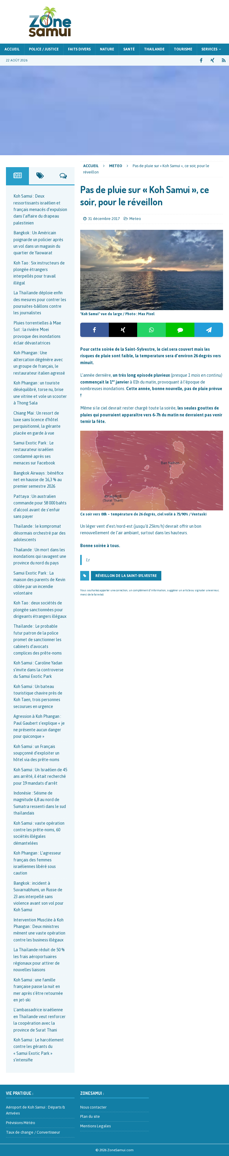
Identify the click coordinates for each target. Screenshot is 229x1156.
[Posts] (17, 175)
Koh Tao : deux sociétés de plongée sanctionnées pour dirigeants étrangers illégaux (39, 610)
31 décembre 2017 (104, 218)
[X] (123, 330)
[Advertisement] (114, 110)
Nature (107, 49)
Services (209, 49)
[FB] (201, 60)
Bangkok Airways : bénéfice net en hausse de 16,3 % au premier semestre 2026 (38, 480)
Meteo (135, 218)
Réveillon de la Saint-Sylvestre (126, 576)
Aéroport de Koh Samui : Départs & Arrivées (35, 1110)
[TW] (212, 60)
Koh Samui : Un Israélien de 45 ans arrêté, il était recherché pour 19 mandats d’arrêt (40, 776)
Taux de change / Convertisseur (33, 1132)
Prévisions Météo (20, 1122)
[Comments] (63, 175)
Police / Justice (44, 49)
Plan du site (90, 1116)
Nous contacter (93, 1107)
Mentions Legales (95, 1126)
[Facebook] (94, 330)
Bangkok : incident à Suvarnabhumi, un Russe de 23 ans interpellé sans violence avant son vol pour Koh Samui (38, 896)
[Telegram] (208, 330)
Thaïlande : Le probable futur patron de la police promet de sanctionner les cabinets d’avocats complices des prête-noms (37, 639)
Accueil (12, 49)
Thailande (154, 49)
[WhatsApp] (151, 330)
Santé (129, 49)
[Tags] (40, 175)
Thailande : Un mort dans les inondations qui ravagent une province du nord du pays (39, 556)
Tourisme (183, 49)
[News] (224, 60)
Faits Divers (79, 49)
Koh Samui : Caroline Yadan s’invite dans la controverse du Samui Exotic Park (38, 670)
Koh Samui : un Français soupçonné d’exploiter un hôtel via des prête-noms (36, 753)
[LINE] (180, 330)
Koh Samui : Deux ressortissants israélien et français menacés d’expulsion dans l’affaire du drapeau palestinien (40, 209)
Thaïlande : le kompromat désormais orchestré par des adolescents (39, 533)
